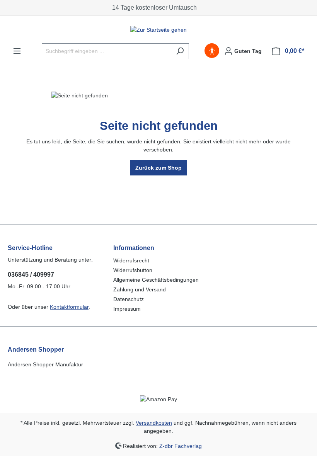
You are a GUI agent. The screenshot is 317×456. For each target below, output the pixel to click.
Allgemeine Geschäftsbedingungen (156, 280)
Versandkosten (154, 423)
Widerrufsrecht (131, 260)
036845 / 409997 (31, 274)
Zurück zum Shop (158, 168)
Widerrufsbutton (132, 270)
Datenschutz (128, 299)
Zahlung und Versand (139, 289)
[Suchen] (180, 51)
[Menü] (17, 51)
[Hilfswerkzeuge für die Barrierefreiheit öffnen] (212, 51)
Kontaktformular (69, 307)
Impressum (127, 309)
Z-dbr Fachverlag (180, 445)
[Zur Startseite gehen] (158, 30)
